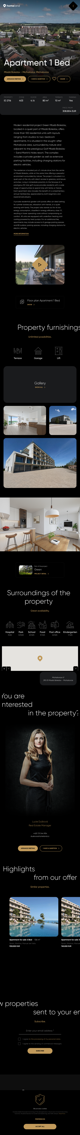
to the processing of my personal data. (45, 1039)
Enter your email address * (40, 1030)
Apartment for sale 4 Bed (19, 898)
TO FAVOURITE (54, 79)
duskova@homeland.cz (40, 836)
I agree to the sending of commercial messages (42, 1044)
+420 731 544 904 (40, 833)
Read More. (62, 1113)
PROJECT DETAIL (22, 564)
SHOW (18, 297)
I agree (42, 1039)
